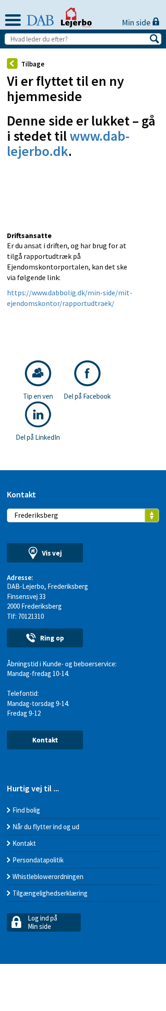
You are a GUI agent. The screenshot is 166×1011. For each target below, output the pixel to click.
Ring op (52, 638)
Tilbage (32, 64)
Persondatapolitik (38, 859)
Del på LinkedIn (38, 437)
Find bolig (26, 810)
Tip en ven (38, 396)
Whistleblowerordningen (47, 876)
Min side (137, 22)
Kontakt (45, 740)
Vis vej (52, 553)
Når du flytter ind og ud (45, 826)
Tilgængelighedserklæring (50, 893)
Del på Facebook (87, 396)
